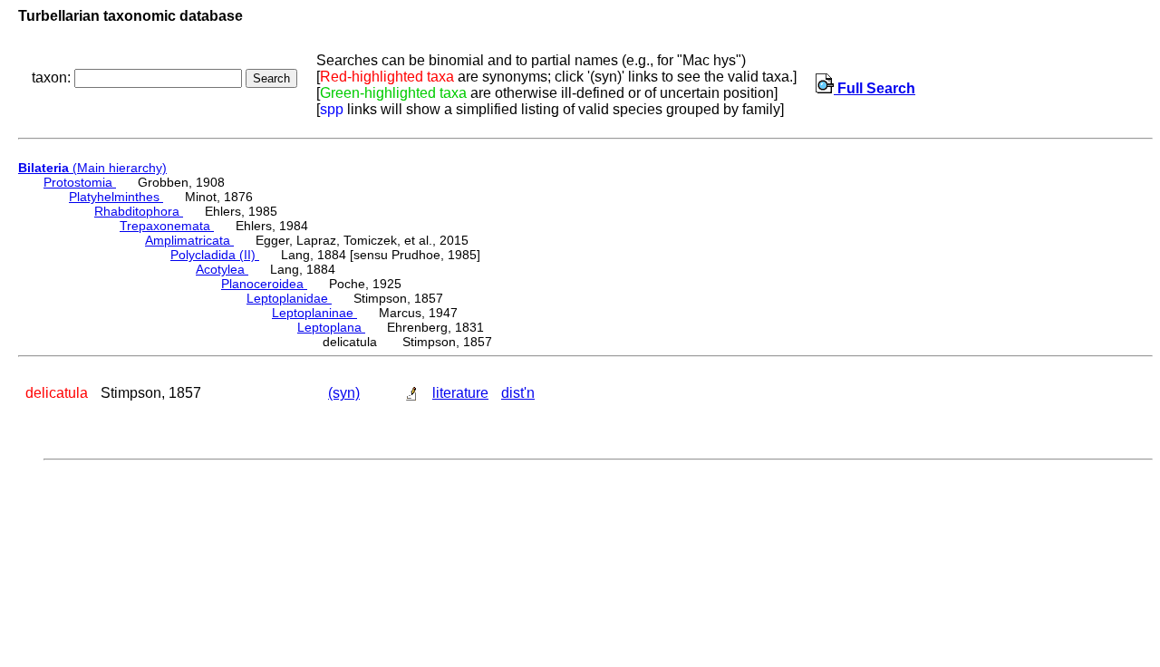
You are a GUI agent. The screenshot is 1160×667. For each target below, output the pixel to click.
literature (460, 393)
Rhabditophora (138, 211)
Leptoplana (331, 327)
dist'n (518, 393)
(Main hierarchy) (92, 167)
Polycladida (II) (214, 254)
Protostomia (80, 182)
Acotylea (222, 269)
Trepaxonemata (167, 225)
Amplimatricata (189, 240)
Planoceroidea (264, 283)
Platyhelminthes (116, 196)
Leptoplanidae (289, 298)
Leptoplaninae (314, 312)
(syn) (344, 393)
